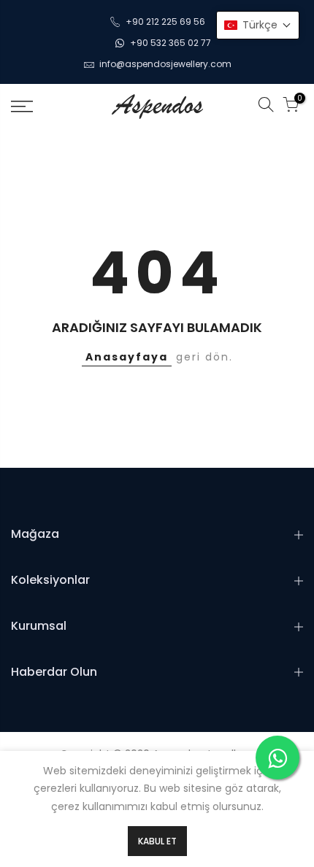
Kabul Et (157, 841)
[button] (258, 25)
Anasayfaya (126, 357)
